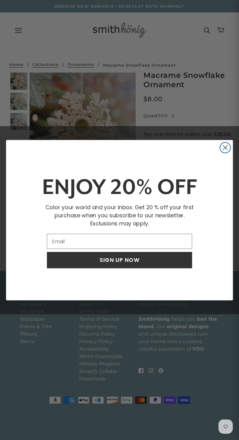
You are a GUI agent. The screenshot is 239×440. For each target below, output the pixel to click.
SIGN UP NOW (119, 259)
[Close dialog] (225, 147)
